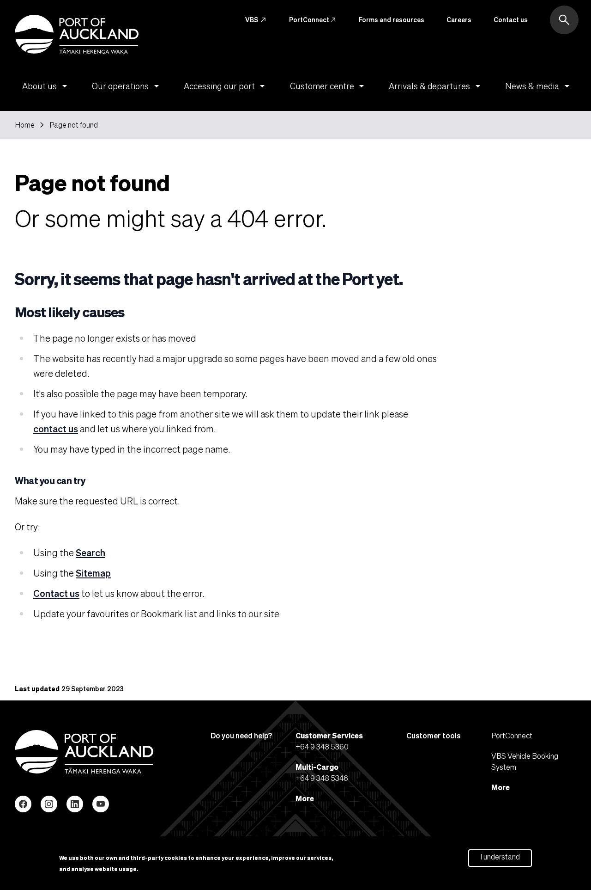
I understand (500, 856)
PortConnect (313, 20)
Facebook (23, 804)
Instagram (49, 804)
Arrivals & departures (436, 86)
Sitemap (93, 573)
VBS (256, 20)
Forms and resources (391, 19)
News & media (539, 86)
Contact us (511, 19)
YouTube (100, 804)
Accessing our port (226, 86)
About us (46, 86)
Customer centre (329, 86)
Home (25, 124)
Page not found (73, 124)
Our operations (127, 86)
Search (90, 552)
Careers (458, 19)
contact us (55, 429)
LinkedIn (74, 804)
